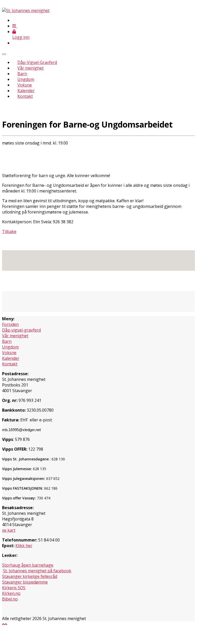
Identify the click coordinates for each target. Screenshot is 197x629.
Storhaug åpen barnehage (27, 565)
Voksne (24, 85)
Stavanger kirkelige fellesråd (29, 576)
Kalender (26, 90)
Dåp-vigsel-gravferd (21, 330)
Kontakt (25, 96)
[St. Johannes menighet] (26, 10)
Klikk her (23, 545)
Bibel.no (10, 599)
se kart (8, 530)
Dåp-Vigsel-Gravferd (37, 62)
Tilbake (9, 231)
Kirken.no (11, 593)
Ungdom (25, 79)
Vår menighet (30, 68)
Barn (22, 73)
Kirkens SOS (13, 588)
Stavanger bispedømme (25, 582)
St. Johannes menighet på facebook (37, 571)
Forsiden (10, 324)
